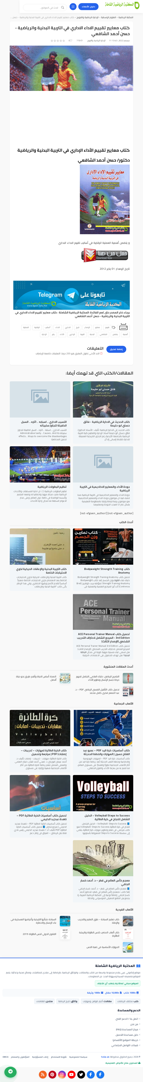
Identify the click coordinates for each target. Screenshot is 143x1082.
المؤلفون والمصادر (20, 1056)
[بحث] (62, 7)
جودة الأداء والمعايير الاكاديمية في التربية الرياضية (105, 488)
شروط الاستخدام (59, 1056)
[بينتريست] (52, 1075)
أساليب (47, 327)
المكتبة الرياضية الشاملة (74, 312)
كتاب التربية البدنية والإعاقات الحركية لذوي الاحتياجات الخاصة (41, 570)
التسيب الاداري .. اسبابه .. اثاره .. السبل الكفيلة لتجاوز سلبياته (44, 423)
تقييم (107, 327)
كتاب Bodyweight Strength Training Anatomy (107, 570)
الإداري (72, 334)
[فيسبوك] (100, 1075)
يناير (53, 334)
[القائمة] (73, 6)
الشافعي (103, 334)
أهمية (125, 334)
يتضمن (115, 334)
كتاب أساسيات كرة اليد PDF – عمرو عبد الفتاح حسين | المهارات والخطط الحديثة (106, 752)
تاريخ (77, 327)
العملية (26, 327)
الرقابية (37, 327)
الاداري (68, 327)
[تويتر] (81, 1075)
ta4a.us (105, 1057)
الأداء (62, 334)
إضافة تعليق (116, 349)
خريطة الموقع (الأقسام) (125, 1040)
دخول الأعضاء (88, 7)
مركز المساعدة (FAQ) (127, 1029)
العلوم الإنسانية (108, 17)
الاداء (57, 327)
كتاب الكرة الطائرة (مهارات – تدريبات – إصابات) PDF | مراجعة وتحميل (44, 752)
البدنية (92, 334)
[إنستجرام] (62, 1075)
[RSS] (43, 1075)
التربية (82, 334)
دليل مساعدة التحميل (127, 1035)
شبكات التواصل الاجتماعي (124, 1045)
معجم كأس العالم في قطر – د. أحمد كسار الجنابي (105, 882)
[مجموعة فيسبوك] (91, 1075)
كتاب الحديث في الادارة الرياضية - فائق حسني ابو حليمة (106, 423)
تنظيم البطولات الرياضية (52, 487)
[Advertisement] (71, 118)
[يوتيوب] (72, 1075)
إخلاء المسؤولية (40, 1056)
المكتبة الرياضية (125, 17)
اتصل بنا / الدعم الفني (126, 1019)
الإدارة (44, 334)
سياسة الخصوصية (78, 1056)
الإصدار (87, 327)
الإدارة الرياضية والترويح (87, 17)
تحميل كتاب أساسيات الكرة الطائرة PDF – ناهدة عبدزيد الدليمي (42, 817)
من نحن (134, 1024)
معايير (97, 327)
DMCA (5, 1056)
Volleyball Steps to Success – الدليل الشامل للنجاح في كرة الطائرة (107, 817)
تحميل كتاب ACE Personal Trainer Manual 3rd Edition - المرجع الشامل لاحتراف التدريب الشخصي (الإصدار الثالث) (103, 637)
